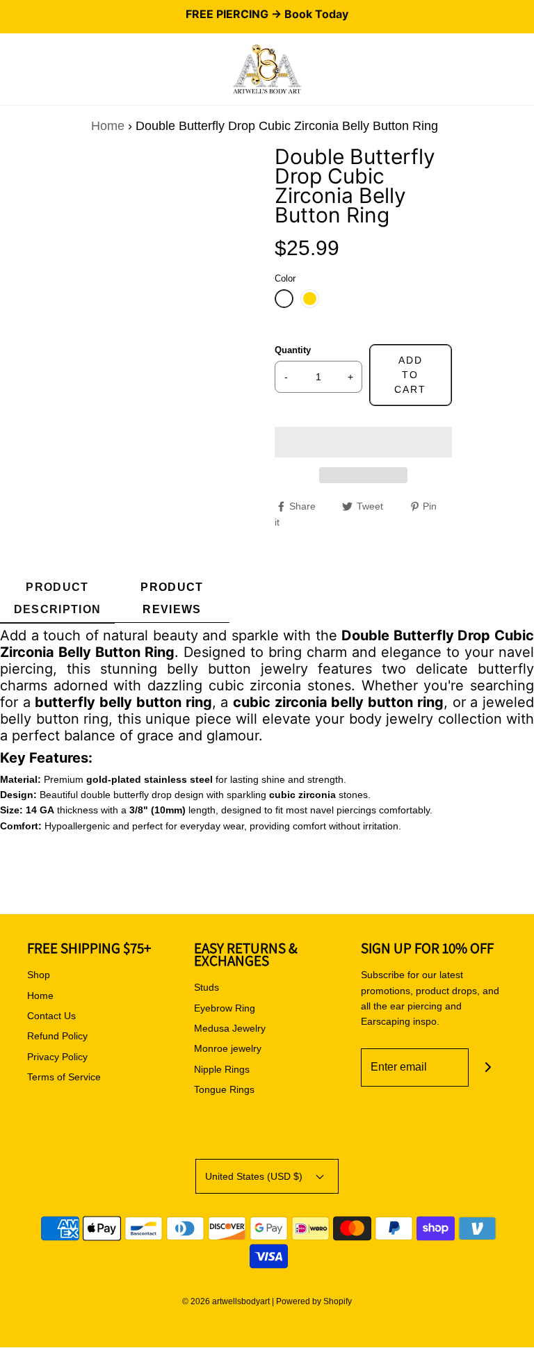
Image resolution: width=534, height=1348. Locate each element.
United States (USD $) (255, 1176)
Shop (38, 974)
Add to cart (410, 375)
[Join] (488, 1067)
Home (107, 126)
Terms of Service (64, 1076)
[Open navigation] (10, 69)
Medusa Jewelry (230, 1028)
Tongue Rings (224, 1089)
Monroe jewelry (227, 1048)
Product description (58, 598)
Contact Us (51, 1015)
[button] (363, 442)
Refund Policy (57, 1035)
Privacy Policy (57, 1056)
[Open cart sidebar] (523, 69)
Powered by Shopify (314, 1301)
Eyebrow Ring (224, 1008)
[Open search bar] (26, 69)
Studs (206, 987)
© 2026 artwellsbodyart (226, 1301)
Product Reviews (171, 598)
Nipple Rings (222, 1069)
